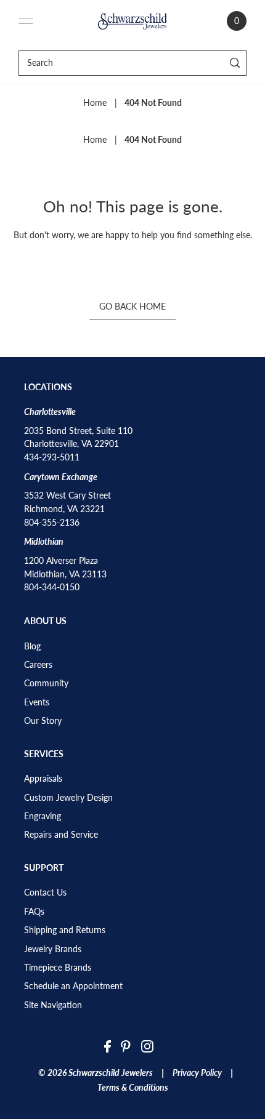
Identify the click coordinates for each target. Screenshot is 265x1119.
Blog (32, 646)
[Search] (235, 63)
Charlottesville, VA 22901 (71, 444)
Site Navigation (53, 1005)
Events (36, 702)
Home (95, 103)
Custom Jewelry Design (68, 798)
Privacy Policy (197, 1073)
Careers (38, 665)
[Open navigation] (25, 21)
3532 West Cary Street (67, 495)
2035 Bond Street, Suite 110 (78, 431)
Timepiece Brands (57, 968)
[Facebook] (107, 1046)
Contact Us (45, 892)
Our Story (43, 721)
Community (46, 683)
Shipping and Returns (64, 930)
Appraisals (43, 779)
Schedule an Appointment (73, 986)
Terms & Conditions (132, 1088)
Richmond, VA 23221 (64, 509)
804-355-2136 (52, 522)
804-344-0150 (52, 587)
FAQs (34, 911)
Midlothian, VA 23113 (65, 574)
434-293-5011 (52, 457)
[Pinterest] (126, 1046)
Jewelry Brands (52, 949)
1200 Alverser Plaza (61, 561)
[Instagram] (147, 1046)
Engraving (42, 816)
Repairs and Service (61, 835)
